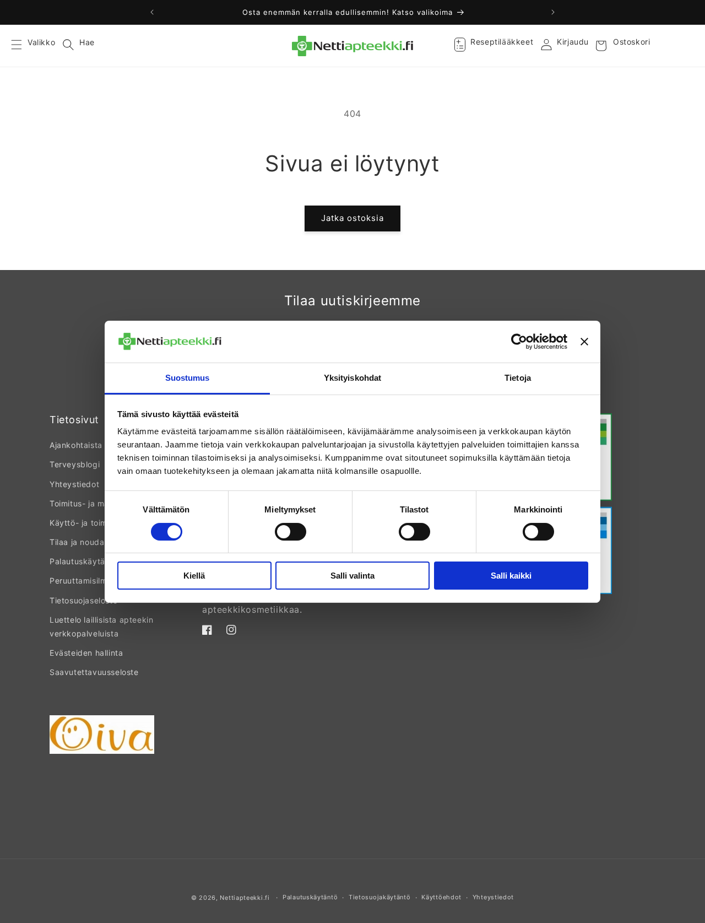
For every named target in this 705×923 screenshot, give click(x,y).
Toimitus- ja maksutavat (96, 503)
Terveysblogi (75, 464)
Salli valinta (352, 575)
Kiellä (194, 575)
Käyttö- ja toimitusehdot (97, 522)
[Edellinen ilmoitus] (152, 12)
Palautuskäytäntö (84, 561)
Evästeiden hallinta (86, 652)
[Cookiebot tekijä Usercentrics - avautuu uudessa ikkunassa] (519, 341)
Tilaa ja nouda (77, 542)
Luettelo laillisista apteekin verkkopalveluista (101, 626)
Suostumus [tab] (187, 377)
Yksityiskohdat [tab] (352, 377)
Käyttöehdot (441, 897)
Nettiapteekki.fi (244, 898)
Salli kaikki (511, 575)
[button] (23, 46)
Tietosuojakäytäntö (380, 897)
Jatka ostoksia (352, 218)
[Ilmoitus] (553, 12)
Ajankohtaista (76, 445)
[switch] (290, 532)
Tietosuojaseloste (83, 600)
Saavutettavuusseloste (94, 672)
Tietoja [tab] (518, 377)
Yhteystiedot (74, 484)
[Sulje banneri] (584, 342)
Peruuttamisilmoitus (88, 580)
